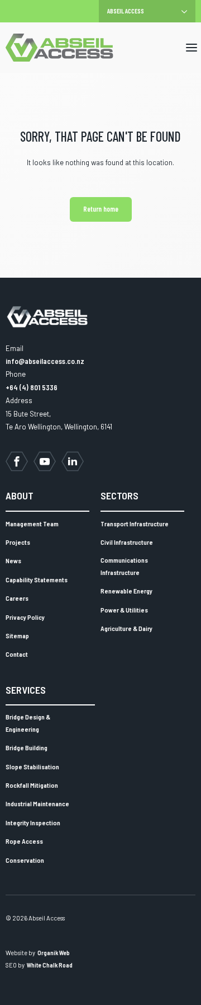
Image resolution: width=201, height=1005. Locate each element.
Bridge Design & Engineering (28, 723)
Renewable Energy (126, 591)
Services (26, 690)
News (13, 560)
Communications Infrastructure (124, 566)
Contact (17, 654)
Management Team (32, 523)
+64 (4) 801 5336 (32, 387)
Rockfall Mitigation (32, 785)
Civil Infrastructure (126, 542)
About (20, 495)
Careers (17, 598)
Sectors (119, 495)
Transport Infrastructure (134, 523)
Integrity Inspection (33, 822)
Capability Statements (37, 579)
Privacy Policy (25, 617)
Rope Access (24, 841)
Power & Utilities (124, 610)
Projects (18, 542)
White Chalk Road (50, 965)
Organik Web (53, 952)
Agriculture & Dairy (126, 628)
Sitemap (17, 635)
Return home (100, 208)
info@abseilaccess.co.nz (45, 361)
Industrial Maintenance (37, 803)
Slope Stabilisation (32, 766)
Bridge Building (26, 747)
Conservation (25, 860)
